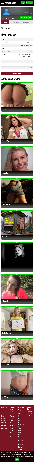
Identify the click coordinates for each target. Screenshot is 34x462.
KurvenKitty (5, 141)
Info (6, 22)
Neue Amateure (4, 417)
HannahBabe (5, 173)
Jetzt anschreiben (26, 17)
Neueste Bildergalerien (12, 430)
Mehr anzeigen (17, 73)
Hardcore (29, 413)
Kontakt (20, 441)
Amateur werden (3, 421)
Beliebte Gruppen (20, 448)
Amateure (4, 410)
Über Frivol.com (21, 423)
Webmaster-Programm (21, 417)
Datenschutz (20, 438)
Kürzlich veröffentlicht (13, 412)
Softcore (29, 411)
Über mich (16, 22)
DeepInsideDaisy (6, 365)
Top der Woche (12, 417)
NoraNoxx (4, 269)
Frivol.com (10, 3)
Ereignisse (28, 417)
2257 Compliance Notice (20, 432)
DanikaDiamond (6, 333)
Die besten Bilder (12, 436)
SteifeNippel (5, 397)
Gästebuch (27, 22)
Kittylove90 (5, 301)
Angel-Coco (5, 237)
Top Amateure (4, 413)
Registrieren (21, 411)
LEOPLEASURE (6, 205)
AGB (19, 426)
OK (17, 459)
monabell (4, 109)
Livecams (4, 428)
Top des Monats (12, 421)
